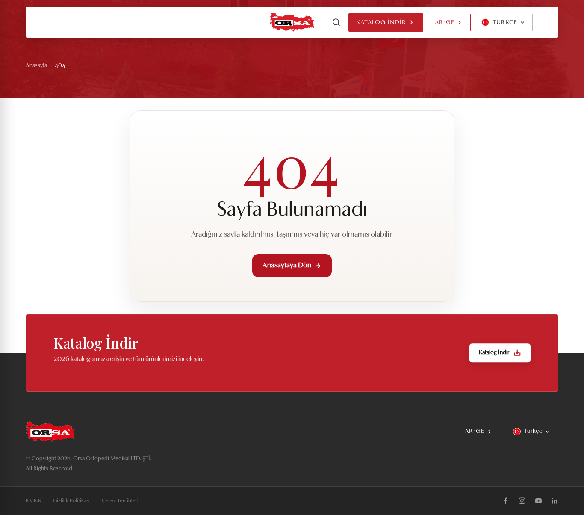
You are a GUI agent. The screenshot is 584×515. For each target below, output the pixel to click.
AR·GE (444, 22)
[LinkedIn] (554, 501)
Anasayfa (36, 65)
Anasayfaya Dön (287, 265)
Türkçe (533, 431)
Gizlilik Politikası (71, 500)
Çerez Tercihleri (120, 500)
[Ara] (336, 22)
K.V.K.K (33, 500)
